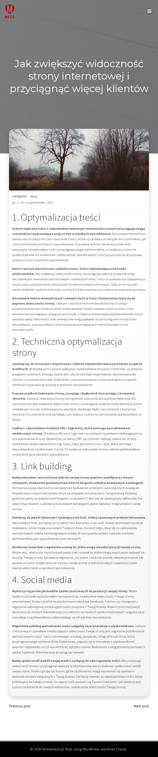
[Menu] (149, 11)
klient (33, 196)
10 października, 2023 (39, 202)
